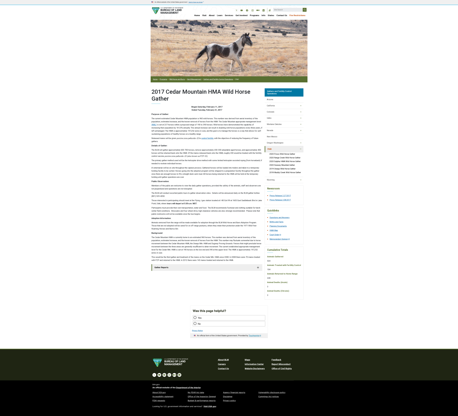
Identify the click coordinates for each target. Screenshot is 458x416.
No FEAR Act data (196, 392)
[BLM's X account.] (236, 8)
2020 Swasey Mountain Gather (282, 165)
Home (197, 15)
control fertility (207, 138)
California (271, 106)
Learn (219, 15)
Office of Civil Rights (282, 368)
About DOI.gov (159, 392)
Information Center (254, 364)
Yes (200, 317)
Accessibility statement (162, 396)
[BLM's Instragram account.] (252, 10)
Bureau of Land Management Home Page (170, 10)
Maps (247, 359)
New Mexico (272, 136)
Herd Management (194, 79)
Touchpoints (254, 335)
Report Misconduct (281, 364)
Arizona (270, 99)
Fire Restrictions (297, 15)
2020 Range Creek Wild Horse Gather (284, 158)
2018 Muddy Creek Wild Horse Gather (285, 172)
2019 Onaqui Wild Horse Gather (282, 169)
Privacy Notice (197, 330)
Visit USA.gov (209, 406)
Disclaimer (227, 396)
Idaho (269, 118)
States (271, 15)
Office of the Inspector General (202, 396)
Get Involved (241, 15)
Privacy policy (229, 400)
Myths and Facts (276, 222)
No (199, 323)
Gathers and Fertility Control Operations (218, 79)
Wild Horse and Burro (177, 79)
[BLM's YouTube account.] (241, 10)
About (212, 15)
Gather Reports (161, 267)
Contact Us (281, 15)
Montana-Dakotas (274, 124)
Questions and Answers (279, 217)
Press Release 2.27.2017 (280, 196)
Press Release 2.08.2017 (280, 200)
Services (229, 15)
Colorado (270, 112)
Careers (222, 364)
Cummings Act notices (268, 396)
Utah (269, 149)
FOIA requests (158, 400)
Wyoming (271, 180)
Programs (254, 15)
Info (263, 15)
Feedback (276, 359)
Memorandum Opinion (279, 239)
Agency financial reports (234, 392)
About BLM (223, 359)
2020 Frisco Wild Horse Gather (282, 154)
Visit (204, 15)
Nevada (270, 130)
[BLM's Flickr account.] (258, 8)
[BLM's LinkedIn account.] (263, 10)
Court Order (274, 235)
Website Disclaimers (255, 368)
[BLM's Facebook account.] (247, 10)
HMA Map (274, 230)
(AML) (154, 125)
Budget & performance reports (202, 400)
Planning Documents (278, 226)
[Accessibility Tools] (269, 10)
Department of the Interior (188, 387)
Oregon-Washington (275, 143)
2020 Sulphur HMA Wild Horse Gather (285, 161)
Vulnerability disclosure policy (271, 392)
